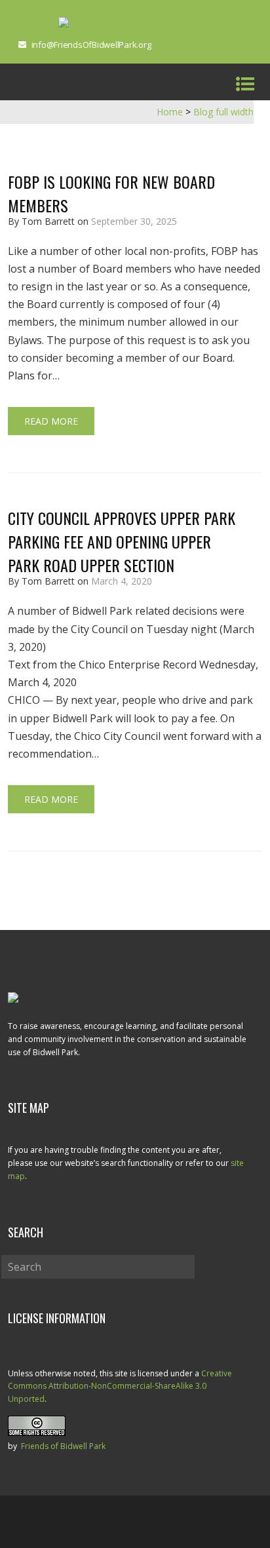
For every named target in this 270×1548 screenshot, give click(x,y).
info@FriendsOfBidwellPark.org (91, 44)
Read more (51, 421)
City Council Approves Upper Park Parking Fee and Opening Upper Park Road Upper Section (121, 541)
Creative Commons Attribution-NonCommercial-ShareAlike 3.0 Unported (120, 1386)
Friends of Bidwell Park (63, 1446)
